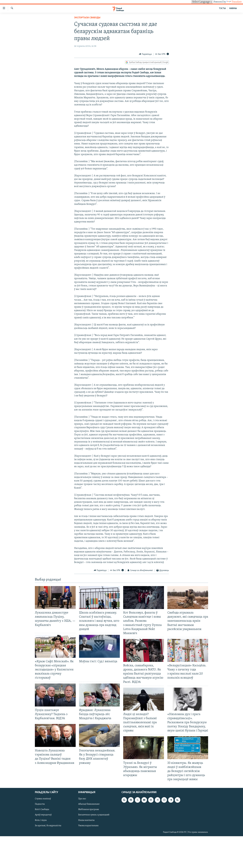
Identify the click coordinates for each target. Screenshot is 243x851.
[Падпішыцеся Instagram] (164, 800)
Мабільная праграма (88, 809)
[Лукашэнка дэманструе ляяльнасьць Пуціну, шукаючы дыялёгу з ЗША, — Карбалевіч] (55, 597)
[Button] (145, 54)
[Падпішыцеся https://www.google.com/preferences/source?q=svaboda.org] (124, 800)
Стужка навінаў (43, 799)
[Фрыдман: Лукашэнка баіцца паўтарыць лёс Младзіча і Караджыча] (99, 695)
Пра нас (82, 799)
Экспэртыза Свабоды (87, 17)
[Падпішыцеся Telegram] (171, 800)
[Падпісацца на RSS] (177, 800)
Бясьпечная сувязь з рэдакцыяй (93, 815)
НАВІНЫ (233, 8)
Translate (237, 2)
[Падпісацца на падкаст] (151, 800)
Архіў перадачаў (43, 815)
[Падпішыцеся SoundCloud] (157, 800)
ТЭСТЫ (222, 8)
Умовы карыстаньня (88, 826)
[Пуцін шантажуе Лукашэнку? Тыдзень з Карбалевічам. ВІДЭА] (55, 695)
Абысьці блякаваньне (89, 804)
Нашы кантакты (86, 820)
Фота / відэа (41, 820)
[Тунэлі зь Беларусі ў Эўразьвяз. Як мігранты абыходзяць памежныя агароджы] (143, 747)
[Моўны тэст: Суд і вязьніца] (99, 646)
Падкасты (40, 804)
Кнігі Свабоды (42, 809)
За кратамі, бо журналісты (48, 826)
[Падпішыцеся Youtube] (144, 800)
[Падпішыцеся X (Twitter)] (137, 800)
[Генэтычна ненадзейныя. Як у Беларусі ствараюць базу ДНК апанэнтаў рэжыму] (99, 735)
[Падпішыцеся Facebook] (130, 800)
